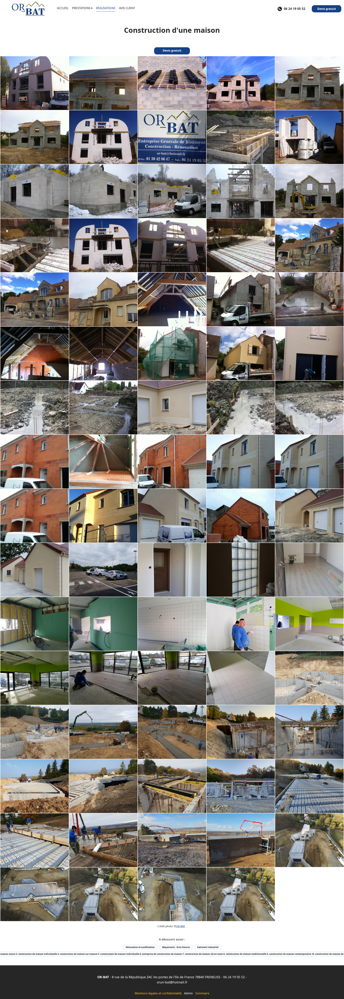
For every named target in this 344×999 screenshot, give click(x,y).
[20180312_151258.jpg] (241, 624)
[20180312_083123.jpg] (309, 624)
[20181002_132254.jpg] (34, 732)
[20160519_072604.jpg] (103, 570)
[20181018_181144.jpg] (241, 732)
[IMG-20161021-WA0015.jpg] (172, 570)
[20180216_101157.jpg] (34, 624)
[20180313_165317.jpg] (172, 678)
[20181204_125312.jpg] (172, 840)
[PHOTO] (34, 245)
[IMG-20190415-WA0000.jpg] (309, 840)
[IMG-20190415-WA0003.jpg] (172, 894)
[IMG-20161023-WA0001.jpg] (309, 570)
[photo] (103, 137)
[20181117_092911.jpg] (172, 786)
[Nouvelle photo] (103, 83)
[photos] (172, 299)
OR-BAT (180, 926)
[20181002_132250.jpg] (309, 678)
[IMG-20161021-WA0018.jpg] (241, 570)
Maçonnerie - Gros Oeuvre (176, 947)
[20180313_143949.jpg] (103, 678)
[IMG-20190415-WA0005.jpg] (241, 894)
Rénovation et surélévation (140, 947)
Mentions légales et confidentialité (158, 993)
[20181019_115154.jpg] (34, 786)
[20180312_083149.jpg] (172, 624)
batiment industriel (207, 947)
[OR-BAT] (28, 9)
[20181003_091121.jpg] (172, 732)
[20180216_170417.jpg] (103, 624)
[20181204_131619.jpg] (241, 840)
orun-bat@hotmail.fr (172, 982)
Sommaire (202, 993)
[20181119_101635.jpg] (241, 786)
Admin (188, 993)
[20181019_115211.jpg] (103, 786)
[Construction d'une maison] (34, 83)
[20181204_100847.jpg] (103, 840)
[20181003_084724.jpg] (103, 732)
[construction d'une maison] (241, 137)
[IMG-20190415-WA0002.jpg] (103, 894)
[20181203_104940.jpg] (34, 840)
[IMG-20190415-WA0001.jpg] (34, 894)
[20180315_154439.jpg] (241, 678)
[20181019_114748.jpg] (309, 732)
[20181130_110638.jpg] (309, 786)
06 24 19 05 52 (234, 977)
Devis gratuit (326, 9)
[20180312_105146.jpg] (34, 678)
